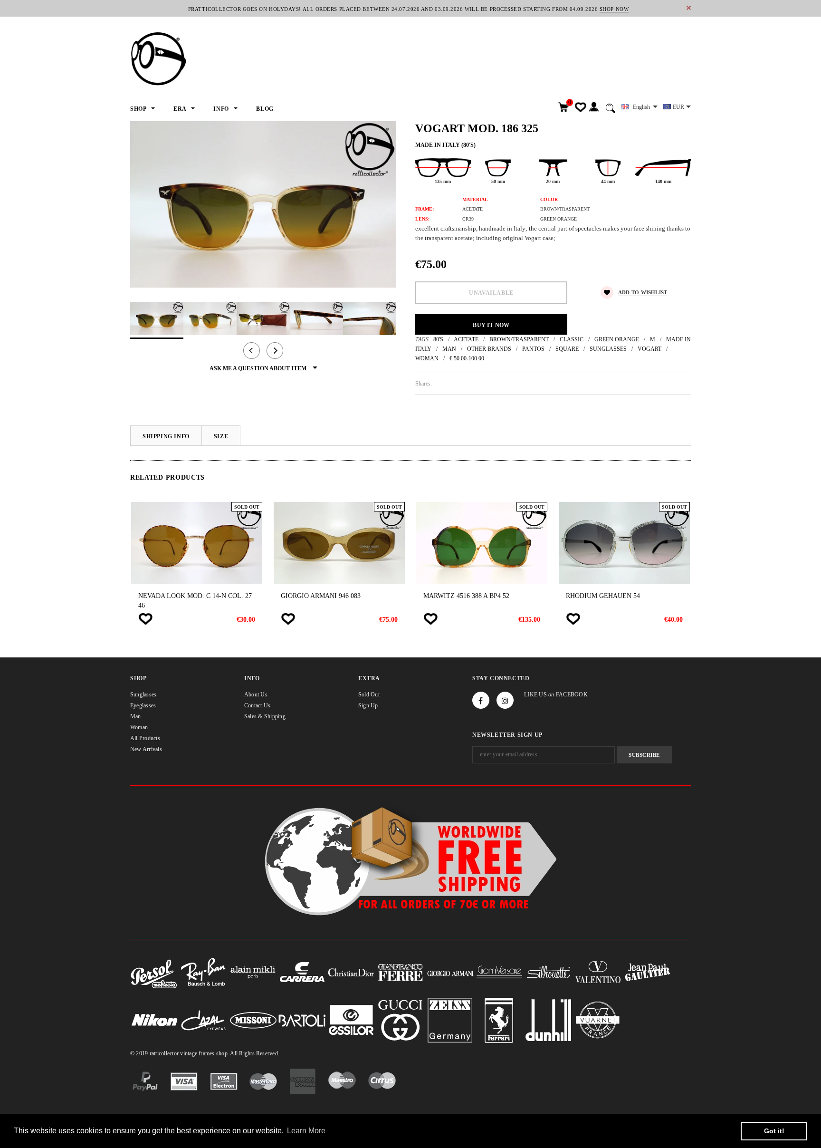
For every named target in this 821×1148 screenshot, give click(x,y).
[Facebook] (480, 700)
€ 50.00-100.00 (466, 358)
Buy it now (491, 325)
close (689, 8)
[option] (263, 204)
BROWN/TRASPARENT (519, 339)
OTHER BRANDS (489, 349)
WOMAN (427, 358)
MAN (449, 349)
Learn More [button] (306, 1131)
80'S (438, 339)
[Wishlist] (145, 619)
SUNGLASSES (608, 349)
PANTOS (533, 349)
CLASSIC (571, 339)
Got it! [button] (774, 1131)
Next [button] (275, 350)
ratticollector (164, 1053)
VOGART (649, 349)
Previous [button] (251, 350)
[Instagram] (505, 700)
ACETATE (466, 339)
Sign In (594, 107)
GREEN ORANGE (616, 339)
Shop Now (614, 9)
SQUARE (567, 349)
